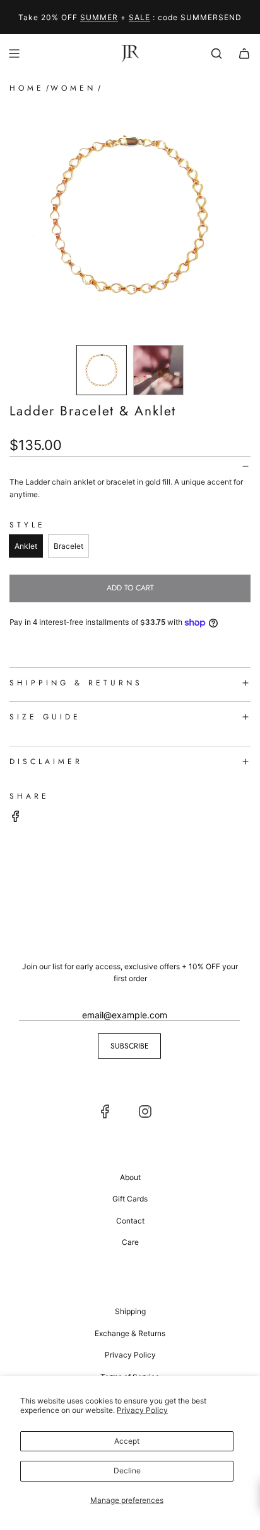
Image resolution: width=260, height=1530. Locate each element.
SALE (139, 17)
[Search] (216, 53)
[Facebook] (105, 1111)
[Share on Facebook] (16, 817)
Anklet (26, 546)
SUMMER (99, 17)
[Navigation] (14, 53)
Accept (126, 1441)
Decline (127, 1470)
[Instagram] (145, 1111)
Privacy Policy (142, 1410)
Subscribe (129, 1046)
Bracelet (68, 546)
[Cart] (244, 53)
